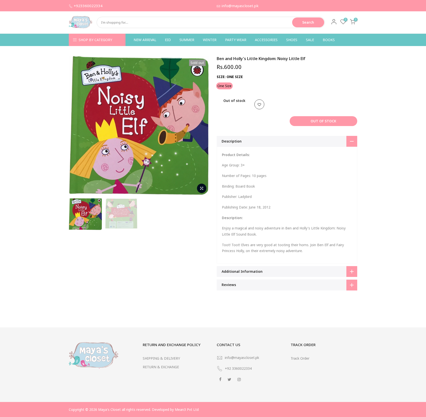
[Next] (200, 125)
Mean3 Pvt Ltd (187, 409)
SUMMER (186, 39)
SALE (310, 39)
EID (168, 39)
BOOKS (329, 39)
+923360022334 (88, 5)
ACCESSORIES (266, 39)
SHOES (291, 39)
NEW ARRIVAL (145, 39)
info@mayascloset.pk (240, 5)
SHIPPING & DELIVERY (161, 358)
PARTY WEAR (235, 39)
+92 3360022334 (238, 368)
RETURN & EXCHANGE (161, 367)
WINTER (209, 39)
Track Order (300, 358)
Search (308, 22)
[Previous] (77, 125)
